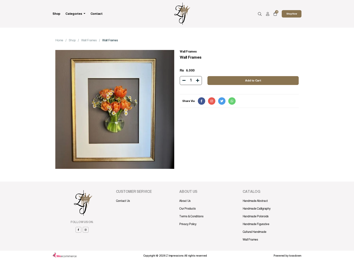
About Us (185, 200)
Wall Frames (89, 40)
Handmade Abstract (255, 200)
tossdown (295, 255)
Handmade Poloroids (256, 216)
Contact (97, 13)
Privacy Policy (188, 224)
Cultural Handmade (254, 231)
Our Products (187, 208)
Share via (188, 100)
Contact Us (123, 200)
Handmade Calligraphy (257, 208)
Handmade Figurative (256, 224)
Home (59, 40)
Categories (74, 13)
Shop (56, 13)
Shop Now (291, 14)
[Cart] (275, 13)
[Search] (260, 14)
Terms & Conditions (191, 216)
